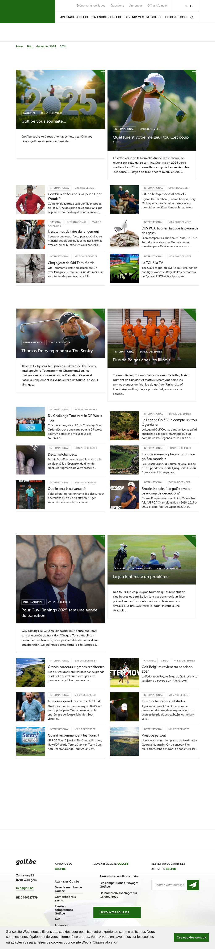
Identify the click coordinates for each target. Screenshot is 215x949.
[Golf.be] (30, 11)
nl (186, 6)
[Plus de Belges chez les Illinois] (152, 338)
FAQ (57, 919)
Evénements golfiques (90, 5)
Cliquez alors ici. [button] (105, 942)
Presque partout (154, 735)
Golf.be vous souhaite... (43, 121)
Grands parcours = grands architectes (76, 667)
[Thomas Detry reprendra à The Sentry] (60, 333)
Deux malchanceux (62, 454)
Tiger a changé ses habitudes (163, 701)
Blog (30, 46)
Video (164, 660)
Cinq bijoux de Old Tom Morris (71, 263)
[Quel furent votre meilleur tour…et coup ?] (152, 110)
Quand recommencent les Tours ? (73, 735)
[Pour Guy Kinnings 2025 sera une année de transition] (60, 579)
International (124, 129)
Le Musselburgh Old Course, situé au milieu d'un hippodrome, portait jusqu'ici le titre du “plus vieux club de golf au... (169, 468)
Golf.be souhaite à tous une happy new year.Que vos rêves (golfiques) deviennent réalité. (57, 139)
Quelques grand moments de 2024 (74, 701)
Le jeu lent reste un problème (141, 576)
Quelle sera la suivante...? (67, 489)
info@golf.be (24, 888)
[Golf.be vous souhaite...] (60, 99)
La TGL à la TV (152, 263)
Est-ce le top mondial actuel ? (164, 194)
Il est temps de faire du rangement (73, 231)
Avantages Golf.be (67, 881)
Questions (117, 5)
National (29, 113)
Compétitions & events (65, 898)
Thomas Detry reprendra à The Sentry (57, 350)
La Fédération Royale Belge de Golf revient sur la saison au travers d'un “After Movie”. (170, 678)
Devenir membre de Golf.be (68, 889)
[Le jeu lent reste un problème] (152, 560)
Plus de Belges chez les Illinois (141, 359)
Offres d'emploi (157, 5)
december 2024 (46, 46)
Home (19, 46)
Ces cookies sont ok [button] (191, 937)
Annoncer (135, 5)
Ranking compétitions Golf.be (64, 910)
